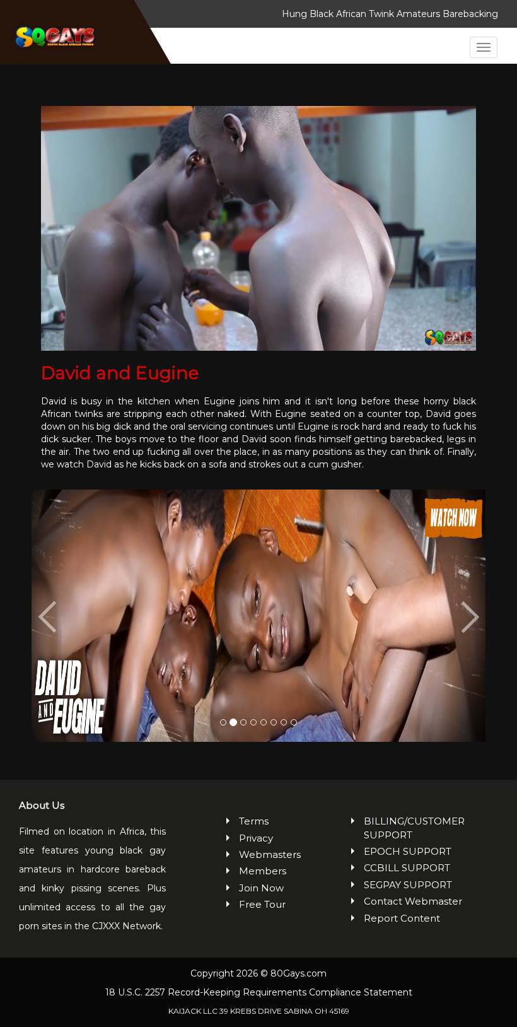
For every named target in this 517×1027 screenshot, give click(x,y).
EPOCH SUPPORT (407, 851)
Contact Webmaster (413, 901)
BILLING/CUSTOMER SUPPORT (414, 827)
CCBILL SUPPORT (407, 868)
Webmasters (265, 854)
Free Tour (262, 904)
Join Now (261, 888)
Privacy (256, 838)
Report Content (402, 918)
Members (262, 871)
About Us (41, 805)
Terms (254, 821)
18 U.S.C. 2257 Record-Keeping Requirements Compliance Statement (258, 992)
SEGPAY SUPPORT (408, 885)
